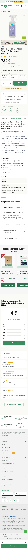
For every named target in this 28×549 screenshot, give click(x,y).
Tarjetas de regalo (8, 453)
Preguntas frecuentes (15, 118)
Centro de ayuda (7, 425)
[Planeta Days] (14, 42)
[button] (2, 6)
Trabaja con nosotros (7, 485)
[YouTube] (14, 500)
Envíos (3, 466)
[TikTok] (17, 500)
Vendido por (12, 94)
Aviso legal (4, 538)
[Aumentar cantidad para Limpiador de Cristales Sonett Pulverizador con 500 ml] (10, 83)
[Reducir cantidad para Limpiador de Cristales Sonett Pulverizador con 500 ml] (3, 83)
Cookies (19, 538)
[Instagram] (6, 500)
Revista (3, 444)
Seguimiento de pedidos (8, 463)
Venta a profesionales (7, 479)
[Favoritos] (24, 16)
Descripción (5, 118)
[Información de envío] (24, 94)
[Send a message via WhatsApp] (25, 531)
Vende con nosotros (7, 482)
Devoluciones (5, 469)
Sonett (2, 46)
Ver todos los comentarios (14, 404)
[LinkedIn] (10, 500)
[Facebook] (3, 500)
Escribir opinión (14, 343)
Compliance (5, 450)
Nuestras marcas (6, 447)
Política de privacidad (11, 538)
